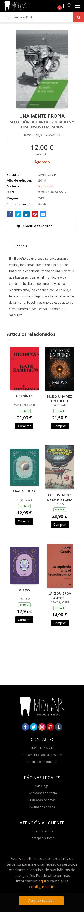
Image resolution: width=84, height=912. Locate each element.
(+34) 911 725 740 (42, 748)
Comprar (24, 426)
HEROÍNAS (24, 396)
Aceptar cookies (41, 900)
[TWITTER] (33, 727)
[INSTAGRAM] (42, 727)
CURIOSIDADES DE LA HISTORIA (59, 496)
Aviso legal (42, 786)
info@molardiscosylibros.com (42, 755)
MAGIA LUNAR (24, 491)
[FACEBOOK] (25, 727)
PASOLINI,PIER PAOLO (42, 135)
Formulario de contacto (42, 762)
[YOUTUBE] (50, 727)
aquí (42, 880)
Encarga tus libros (42, 838)
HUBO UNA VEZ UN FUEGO (59, 398)
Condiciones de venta (42, 793)
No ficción (45, 186)
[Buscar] (78, 17)
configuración (41, 886)
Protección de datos (42, 800)
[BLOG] (58, 727)
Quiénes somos (42, 831)
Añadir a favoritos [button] (37, 226)
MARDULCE (47, 174)
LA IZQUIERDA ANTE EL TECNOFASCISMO (59, 595)
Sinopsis (20, 246)
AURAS (24, 589)
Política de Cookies (42, 807)
